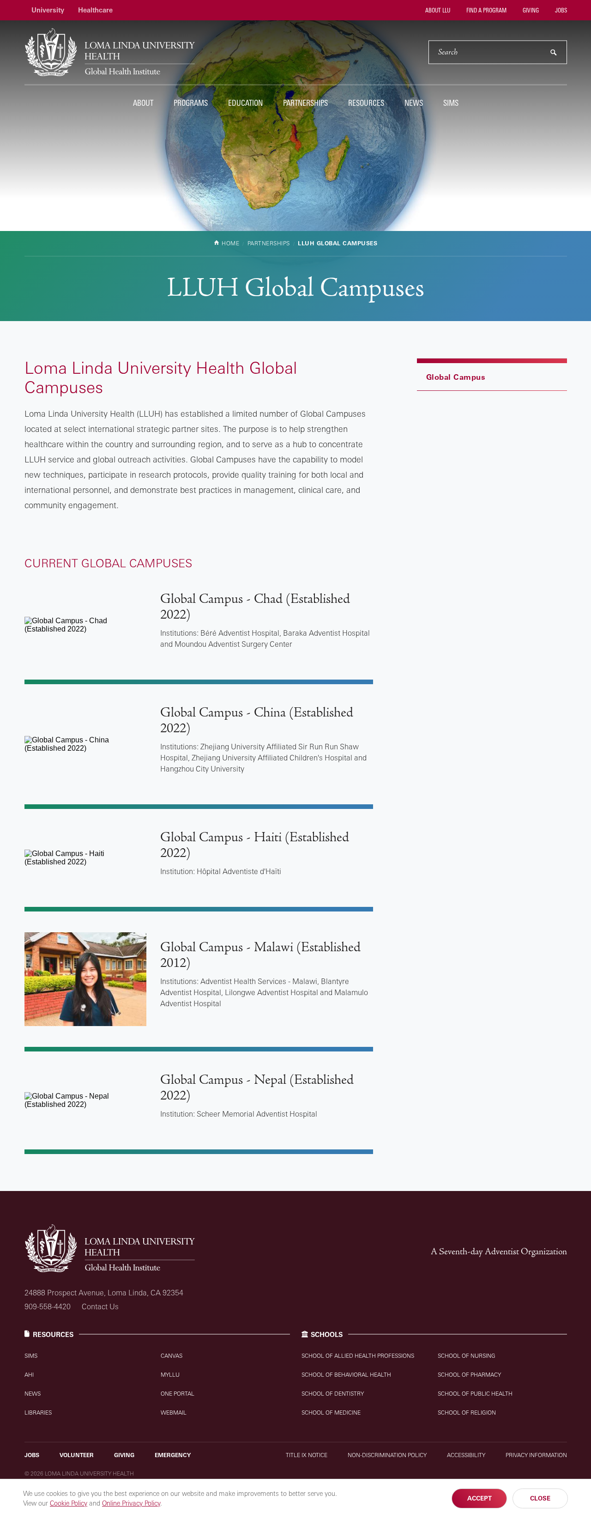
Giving (530, 10)
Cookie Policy (68, 1503)
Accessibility (466, 1455)
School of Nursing (466, 1355)
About (143, 103)
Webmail (174, 1412)
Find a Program (486, 10)
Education (245, 103)
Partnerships (305, 103)
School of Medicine (331, 1412)
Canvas (171, 1355)
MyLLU (170, 1374)
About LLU (437, 10)
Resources (366, 103)
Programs (191, 103)
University (47, 10)
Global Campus (456, 377)
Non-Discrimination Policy (387, 1455)
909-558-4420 (47, 1306)
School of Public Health (475, 1393)
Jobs (560, 10)
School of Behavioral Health (346, 1374)
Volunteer (77, 1455)
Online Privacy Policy (131, 1503)
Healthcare (95, 10)
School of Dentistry (333, 1393)
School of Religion (467, 1412)
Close (540, 1498)
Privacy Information (536, 1455)
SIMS (450, 103)
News (413, 103)
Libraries (38, 1412)
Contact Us (100, 1306)
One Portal (177, 1393)
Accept (479, 1498)
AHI (29, 1374)
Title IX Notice (306, 1455)
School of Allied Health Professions (358, 1355)
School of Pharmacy (469, 1374)
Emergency (173, 1455)
